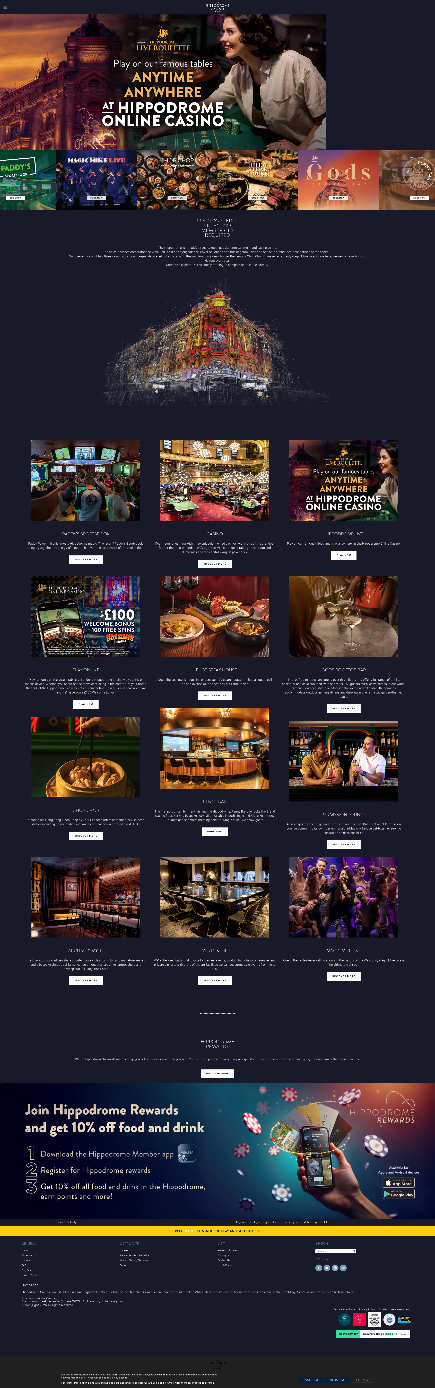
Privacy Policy (367, 1309)
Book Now (214, 831)
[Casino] (214, 480)
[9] (425, 157)
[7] (421, 157)
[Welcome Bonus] (85, 616)
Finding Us (223, 1255)
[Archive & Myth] (85, 897)
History (26, 1260)
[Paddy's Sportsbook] (85, 480)
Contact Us (224, 1260)
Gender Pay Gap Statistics (134, 1255)
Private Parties (30, 1275)
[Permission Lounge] (343, 761)
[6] (418, 157)
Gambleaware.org (401, 1309)
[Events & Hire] (214, 897)
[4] (414, 157)
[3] (412, 157)
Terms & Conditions (344, 1309)
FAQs (25, 1265)
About (25, 1250)
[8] (423, 157)
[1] (407, 157)
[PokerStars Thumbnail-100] (177, 180)
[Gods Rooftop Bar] (343, 616)
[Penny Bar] (214, 748)
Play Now (344, 555)
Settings (362, 1379)
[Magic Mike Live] (343, 897)
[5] (416, 157)
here (350, 1292)
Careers (124, 1250)
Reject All (337, 1379)
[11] (429, 157)
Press (123, 1265)
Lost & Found (225, 1265)
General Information (229, 1250)
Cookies (383, 1309)
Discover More (85, 559)
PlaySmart (28, 1270)
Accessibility (29, 1255)
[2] (410, 157)
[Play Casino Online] (343, 480)
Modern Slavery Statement (135, 1260)
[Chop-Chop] (85, 757)
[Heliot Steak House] (214, 616)
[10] (427, 157)
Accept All (311, 1379)
